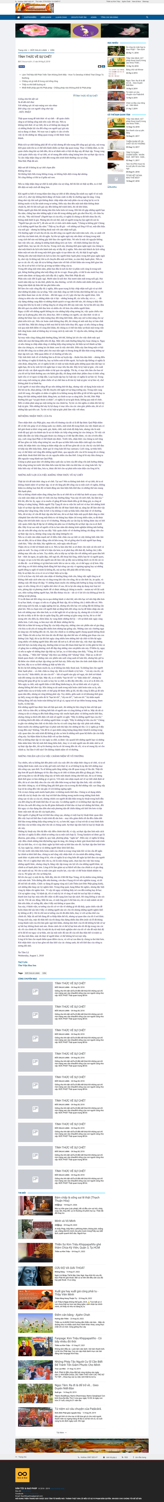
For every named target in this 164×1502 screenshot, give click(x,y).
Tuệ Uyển (22, 962)
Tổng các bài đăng (109, 17)
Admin (93, 17)
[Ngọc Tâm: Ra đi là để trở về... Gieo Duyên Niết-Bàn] (35, 1393)
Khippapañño (30, 17)
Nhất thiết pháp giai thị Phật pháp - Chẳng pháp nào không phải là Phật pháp (56, 87)
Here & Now (136, 2)
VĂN (44, 973)
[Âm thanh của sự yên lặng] (116, 134)
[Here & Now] (22, 1481)
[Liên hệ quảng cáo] (82, 37)
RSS (126, 1457)
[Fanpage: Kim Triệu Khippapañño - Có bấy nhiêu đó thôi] (35, 1346)
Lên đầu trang (140, 1457)
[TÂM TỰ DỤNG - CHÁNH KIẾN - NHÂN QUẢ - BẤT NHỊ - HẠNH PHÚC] (116, 156)
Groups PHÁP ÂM (78, 17)
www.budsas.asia (57, 1489)
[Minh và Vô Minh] (35, 1229)
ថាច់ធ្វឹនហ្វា (58, 1205)
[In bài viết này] (103, 66)
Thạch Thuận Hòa (31, 1494)
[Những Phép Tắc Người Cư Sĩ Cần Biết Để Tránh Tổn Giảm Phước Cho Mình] (35, 1370)
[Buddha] (112, 187)
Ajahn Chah (126, 2)
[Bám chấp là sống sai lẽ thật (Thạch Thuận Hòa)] (35, 1206)
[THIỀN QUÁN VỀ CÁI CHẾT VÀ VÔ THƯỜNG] (116, 145)
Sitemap (145, 2)
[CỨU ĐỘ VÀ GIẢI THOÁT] (35, 1276)
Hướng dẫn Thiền (62, 1319)
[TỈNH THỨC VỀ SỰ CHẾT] (35, 991)
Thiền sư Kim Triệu (113, 2)
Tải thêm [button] (60, 1432)
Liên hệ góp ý (111, 1457)
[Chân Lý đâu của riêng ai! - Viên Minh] (116, 107)
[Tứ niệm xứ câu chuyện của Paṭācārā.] (35, 1417)
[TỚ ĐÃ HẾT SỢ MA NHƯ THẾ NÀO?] (116, 179)
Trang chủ (22, 1457)
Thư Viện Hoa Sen (27, 965)
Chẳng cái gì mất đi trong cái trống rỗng (40, 81)
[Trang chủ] (18, 17)
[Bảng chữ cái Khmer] (116, 73)
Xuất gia (58, 1392)
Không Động (60, 1272)
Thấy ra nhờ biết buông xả (33, 84)
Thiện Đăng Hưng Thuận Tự (66, 1298)
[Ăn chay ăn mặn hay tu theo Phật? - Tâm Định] (116, 51)
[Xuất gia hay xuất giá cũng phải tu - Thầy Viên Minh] (35, 1299)
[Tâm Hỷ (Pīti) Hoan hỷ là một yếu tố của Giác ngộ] (116, 167)
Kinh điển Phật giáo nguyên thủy (68, 1413)
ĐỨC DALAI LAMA (32, 973)
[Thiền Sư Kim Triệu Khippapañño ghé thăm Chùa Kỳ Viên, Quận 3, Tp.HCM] (35, 1252)
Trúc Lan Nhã (60, 1369)
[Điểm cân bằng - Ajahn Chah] (35, 1323)
